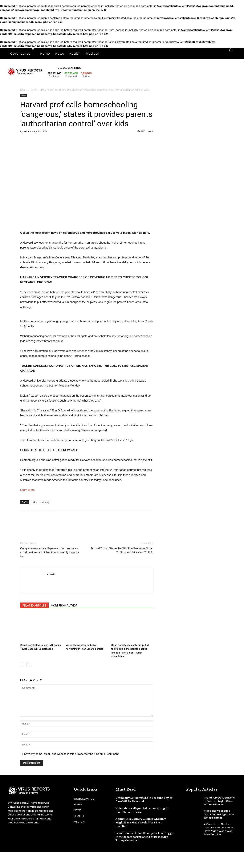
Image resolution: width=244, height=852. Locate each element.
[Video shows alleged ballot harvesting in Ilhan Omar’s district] (86, 627)
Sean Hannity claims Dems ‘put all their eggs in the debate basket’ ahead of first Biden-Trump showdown (144, 836)
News (33, 90)
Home (23, 90)
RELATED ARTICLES (34, 605)
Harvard (45, 502)
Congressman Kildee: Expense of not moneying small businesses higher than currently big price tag (49, 552)
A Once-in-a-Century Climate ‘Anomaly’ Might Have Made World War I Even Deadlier (141, 822)
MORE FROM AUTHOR (64, 605)
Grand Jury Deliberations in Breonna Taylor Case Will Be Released (219, 801)
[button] (230, 53)
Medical (80, 821)
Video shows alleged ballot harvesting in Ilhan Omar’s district (219, 814)
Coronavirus (84, 799)
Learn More (27, 489)
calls (34, 502)
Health (79, 816)
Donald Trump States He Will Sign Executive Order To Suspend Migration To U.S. (122, 550)
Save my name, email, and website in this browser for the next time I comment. (71, 753)
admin (27, 131)
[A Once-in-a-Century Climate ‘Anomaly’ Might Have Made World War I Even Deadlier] (193, 827)
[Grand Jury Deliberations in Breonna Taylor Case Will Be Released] (41, 627)
